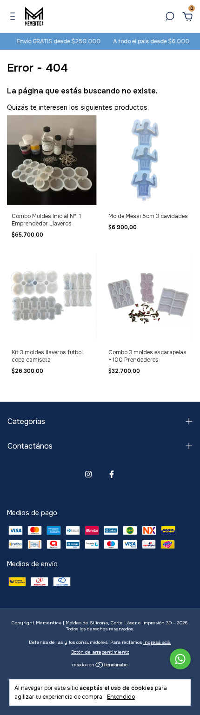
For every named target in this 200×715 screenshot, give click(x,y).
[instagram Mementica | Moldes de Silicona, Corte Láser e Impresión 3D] (88, 474)
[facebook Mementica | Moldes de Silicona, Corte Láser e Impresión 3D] (111, 474)
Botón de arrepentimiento (100, 652)
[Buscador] (170, 17)
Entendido (121, 697)
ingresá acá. (157, 642)
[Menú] (14, 17)
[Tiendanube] (100, 665)
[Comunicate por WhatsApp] (180, 659)
